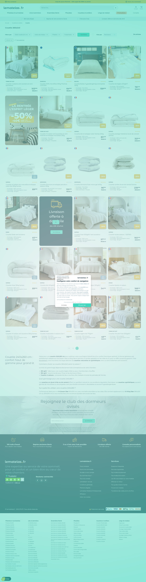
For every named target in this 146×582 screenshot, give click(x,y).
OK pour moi (82, 305)
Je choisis (64, 305)
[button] (3, 579)
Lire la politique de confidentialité (64, 299)
